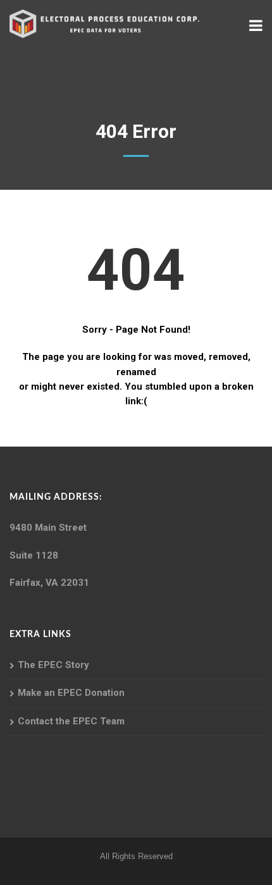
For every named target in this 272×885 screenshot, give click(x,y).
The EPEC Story (53, 665)
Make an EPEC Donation (71, 692)
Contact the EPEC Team (71, 721)
